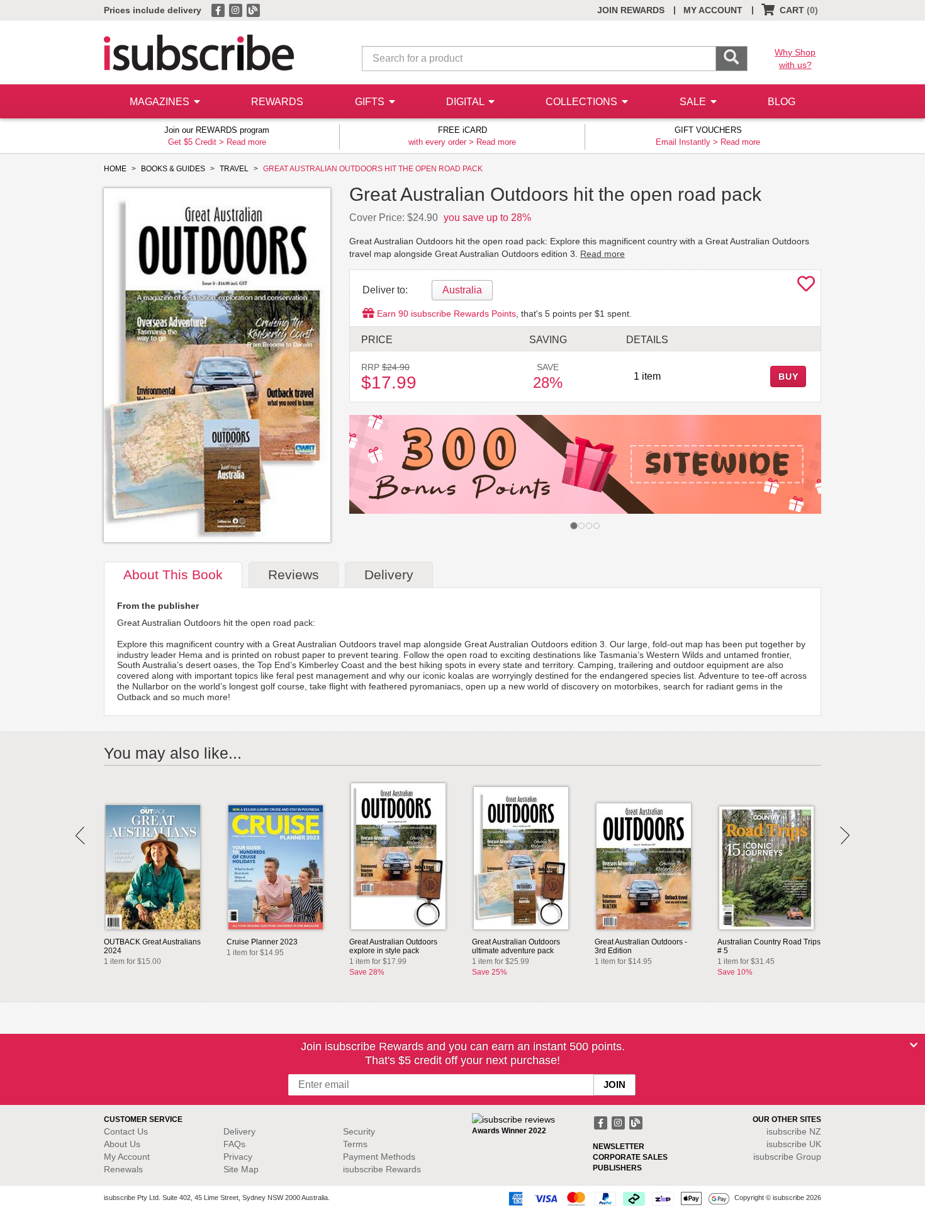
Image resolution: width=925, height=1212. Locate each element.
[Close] (913, 1045)
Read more (246, 142)
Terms (355, 1144)
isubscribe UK (793, 1144)
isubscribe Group (787, 1157)
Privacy (237, 1157)
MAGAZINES (161, 101)
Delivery (239, 1131)
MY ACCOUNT (713, 10)
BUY (788, 376)
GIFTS (371, 101)
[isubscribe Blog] (253, 9)
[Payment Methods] (616, 1198)
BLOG (781, 101)
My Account (127, 1157)
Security (359, 1131)
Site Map (241, 1169)
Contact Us (126, 1131)
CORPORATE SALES (630, 1157)
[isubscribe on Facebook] (219, 9)
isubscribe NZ (793, 1131)
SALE (694, 101)
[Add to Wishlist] (806, 287)
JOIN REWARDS (630, 10)
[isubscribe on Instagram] (236, 9)
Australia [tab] (462, 290)
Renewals (123, 1169)
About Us (122, 1144)
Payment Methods (379, 1157)
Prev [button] (80, 835)
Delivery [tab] (388, 574)
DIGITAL (466, 101)
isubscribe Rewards (382, 1169)
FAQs (234, 1144)
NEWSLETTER (618, 1146)
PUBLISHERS (617, 1168)
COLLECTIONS (583, 101)
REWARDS (277, 101)
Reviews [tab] (293, 574)
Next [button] (844, 835)
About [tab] (173, 574)
